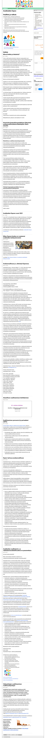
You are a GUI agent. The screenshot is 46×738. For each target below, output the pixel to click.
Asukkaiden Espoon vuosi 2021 (13, 213)
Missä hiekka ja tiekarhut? (11, 54)
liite (19, 321)
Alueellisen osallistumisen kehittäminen (16, 398)
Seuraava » (20, 734)
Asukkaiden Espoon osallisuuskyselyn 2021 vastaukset (15, 717)
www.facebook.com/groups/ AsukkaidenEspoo (10, 678)
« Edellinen (5, 734)
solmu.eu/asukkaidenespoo (16, 615)
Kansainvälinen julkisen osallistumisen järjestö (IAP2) (14, 425)
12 (16, 734)
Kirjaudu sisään (36, 32)
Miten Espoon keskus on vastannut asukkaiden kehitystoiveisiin (14, 237)
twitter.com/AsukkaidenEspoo (8, 680)
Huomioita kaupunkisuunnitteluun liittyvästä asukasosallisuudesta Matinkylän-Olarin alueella (17, 124)
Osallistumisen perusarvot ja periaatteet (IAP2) (15, 421)
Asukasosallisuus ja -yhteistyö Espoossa (16, 263)
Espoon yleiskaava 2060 (39, 17)
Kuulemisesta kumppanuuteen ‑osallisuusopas (12, 599)
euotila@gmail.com (12, 367)
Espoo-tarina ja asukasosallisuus (13, 458)
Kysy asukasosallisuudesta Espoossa (38, 20)
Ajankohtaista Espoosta (12, 8)
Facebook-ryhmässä (22, 606)
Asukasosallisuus (21, 8)
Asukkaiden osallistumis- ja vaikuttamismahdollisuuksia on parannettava (17, 549)
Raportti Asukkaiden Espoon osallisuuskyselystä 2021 (17, 713)
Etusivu (5, 8)
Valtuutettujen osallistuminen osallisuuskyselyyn (12, 684)
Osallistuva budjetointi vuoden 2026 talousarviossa (38, 23)
